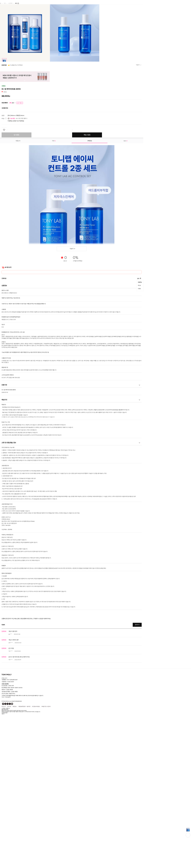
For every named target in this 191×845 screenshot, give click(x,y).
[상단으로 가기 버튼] (188, 835)
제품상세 (18, 248)
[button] (2, 86)
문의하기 (137, 732)
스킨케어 (10, 3)
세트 (16, 3)
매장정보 (15, 814)
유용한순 (140, 389)
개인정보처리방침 (36, 814)
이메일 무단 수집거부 (46, 814)
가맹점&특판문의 (22, 814)
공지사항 (9, 814)
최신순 (139, 392)
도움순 (139, 395)
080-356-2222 (5, 817)
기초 (5, 3)
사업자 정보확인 (5, 791)
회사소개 (3, 814)
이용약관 (28, 814)
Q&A (125, 248)
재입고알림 (87, 242)
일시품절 (16, 242)
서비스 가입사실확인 (6, 804)
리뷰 (5, 199)
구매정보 (89, 248)
